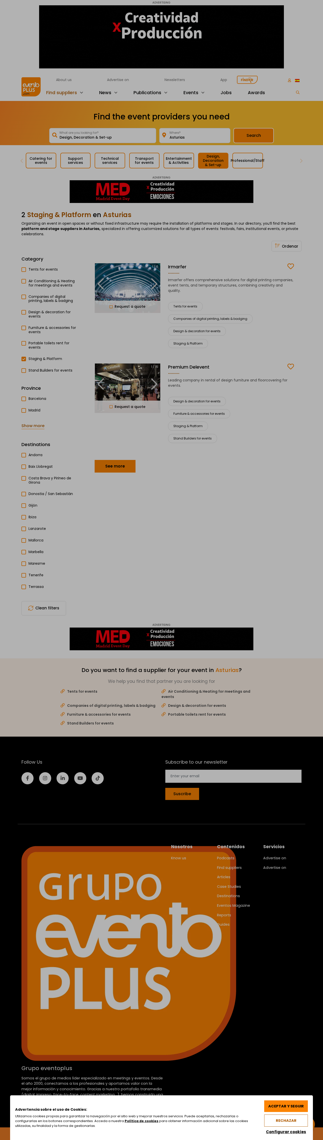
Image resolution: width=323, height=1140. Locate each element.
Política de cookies (141, 1121)
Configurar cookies (286, 1131)
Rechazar (286, 1120)
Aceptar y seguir (286, 1106)
